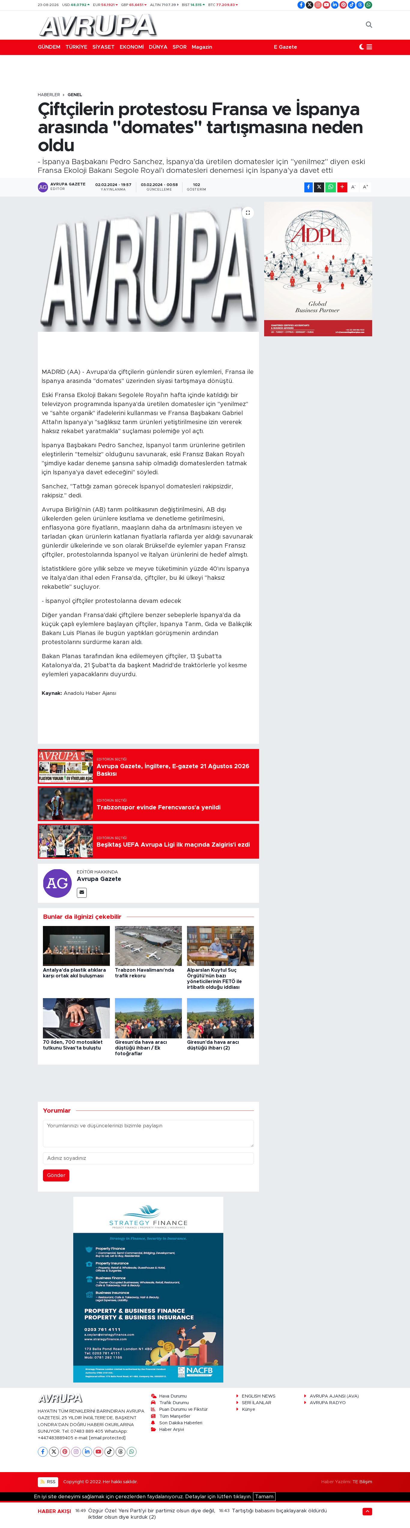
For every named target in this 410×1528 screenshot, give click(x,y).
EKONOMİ (132, 47)
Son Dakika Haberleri (180, 1423)
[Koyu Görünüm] (361, 47)
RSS (51, 1482)
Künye (248, 1409)
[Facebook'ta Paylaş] (308, 187)
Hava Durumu (173, 1396)
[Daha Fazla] (342, 187)
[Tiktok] (109, 1452)
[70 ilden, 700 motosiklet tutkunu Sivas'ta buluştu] (76, 1017)
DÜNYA (158, 47)
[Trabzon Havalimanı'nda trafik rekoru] (148, 945)
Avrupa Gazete (99, 879)
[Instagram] (76, 1452)
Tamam (264, 1496)
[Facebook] (43, 1452)
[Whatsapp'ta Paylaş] (330, 187)
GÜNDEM (49, 47)
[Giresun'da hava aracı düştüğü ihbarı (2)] (220, 1017)
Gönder (56, 1175)
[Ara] (369, 25)
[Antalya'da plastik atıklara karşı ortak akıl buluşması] (76, 945)
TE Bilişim (362, 1482)
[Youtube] (98, 1452)
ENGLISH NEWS (259, 1396)
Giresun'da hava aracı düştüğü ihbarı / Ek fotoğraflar (141, 1048)
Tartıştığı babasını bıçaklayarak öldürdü (279, 1510)
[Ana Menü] (369, 47)
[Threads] (120, 1452)
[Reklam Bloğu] (148, 1289)
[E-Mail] (82, 893)
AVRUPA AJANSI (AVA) (334, 1396)
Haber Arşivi (171, 1429)
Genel (75, 95)
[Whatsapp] (132, 1452)
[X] (54, 1452)
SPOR (180, 47)
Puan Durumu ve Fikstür (183, 1409)
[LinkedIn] (87, 1452)
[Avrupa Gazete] (98, 24)
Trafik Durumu (174, 1403)
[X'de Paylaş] (319, 187)
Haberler (49, 95)
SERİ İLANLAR (256, 1403)
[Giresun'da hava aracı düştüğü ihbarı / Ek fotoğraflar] (148, 1017)
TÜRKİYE (76, 47)
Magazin (202, 47)
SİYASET (103, 47)
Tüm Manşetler (174, 1416)
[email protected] (107, 1438)
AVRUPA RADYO (328, 1403)
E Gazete (285, 47)
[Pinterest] (65, 1452)
